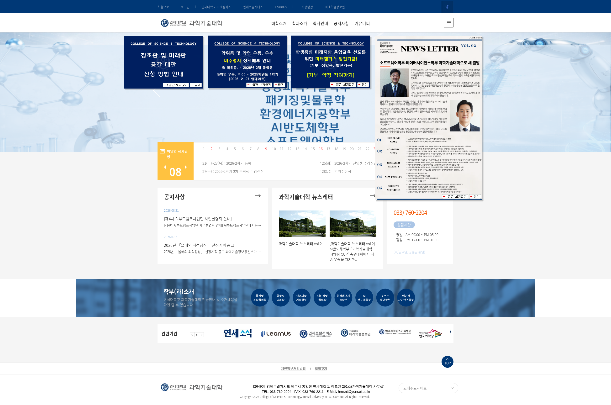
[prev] (156, 90)
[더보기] (258, 195)
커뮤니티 (362, 23)
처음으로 (163, 7)
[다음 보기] (201, 334)
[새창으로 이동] (238, 334)
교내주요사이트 (415, 388)
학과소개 (299, 23)
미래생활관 (306, 7)
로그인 (185, 7)
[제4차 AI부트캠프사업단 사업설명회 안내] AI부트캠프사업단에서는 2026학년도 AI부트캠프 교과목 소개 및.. (213, 225)
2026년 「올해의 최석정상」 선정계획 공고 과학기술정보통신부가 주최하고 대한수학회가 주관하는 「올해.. (213, 251)
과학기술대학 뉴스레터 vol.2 (300, 243)
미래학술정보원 (335, 7)
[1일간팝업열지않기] (176, 85)
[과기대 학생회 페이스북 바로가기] (447, 6)
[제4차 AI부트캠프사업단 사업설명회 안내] (198, 218)
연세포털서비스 (253, 7)
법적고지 (321, 368)
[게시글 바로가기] (302, 223)
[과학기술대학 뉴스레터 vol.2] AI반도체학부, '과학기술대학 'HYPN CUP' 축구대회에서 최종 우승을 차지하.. (352, 251)
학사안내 (320, 23)
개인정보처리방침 (293, 368)
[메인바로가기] (191, 22)
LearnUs (281, 7)
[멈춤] (197, 334)
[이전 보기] (192, 334)
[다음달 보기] (186, 167)
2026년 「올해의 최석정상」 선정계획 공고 (199, 245)
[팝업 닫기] (196, 85)
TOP (447, 363)
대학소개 (279, 23)
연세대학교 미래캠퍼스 (216, 7)
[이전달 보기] (165, 167)
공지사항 (341, 23)
